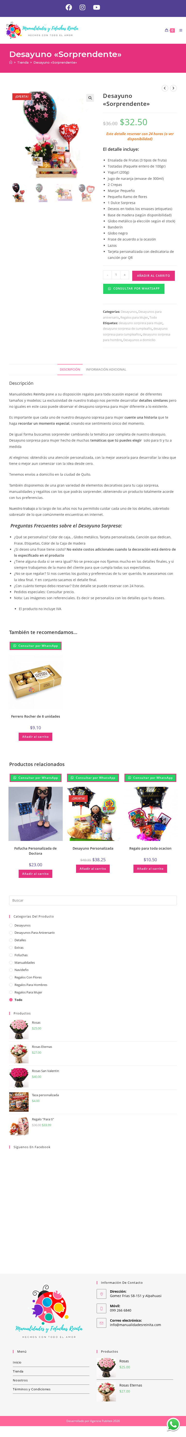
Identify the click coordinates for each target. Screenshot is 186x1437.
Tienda (18, 1371)
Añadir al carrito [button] (35, 737)
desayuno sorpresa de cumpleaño (127, 328)
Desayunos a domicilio (139, 340)
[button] (90, 98)
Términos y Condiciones (31, 1389)
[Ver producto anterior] (165, 88)
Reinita (38, 394)
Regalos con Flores (28, 977)
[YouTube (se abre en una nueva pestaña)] (94, 7)
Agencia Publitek (101, 1421)
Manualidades (25, 962)
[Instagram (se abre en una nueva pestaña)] (82, 7)
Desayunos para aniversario (35, 932)
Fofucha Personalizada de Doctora (35, 851)
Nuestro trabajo (22, 508)
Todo (153, 317)
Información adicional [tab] (106, 369)
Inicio (17, 1362)
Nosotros (20, 1380)
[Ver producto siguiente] (173, 88)
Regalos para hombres (31, 985)
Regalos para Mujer (134, 317)
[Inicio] (10, 62)
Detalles (20, 940)
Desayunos (129, 311)
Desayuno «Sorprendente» (55, 62)
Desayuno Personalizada (93, 848)
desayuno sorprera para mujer (141, 323)
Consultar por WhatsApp (136, 288)
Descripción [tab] (70, 369)
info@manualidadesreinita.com (135, 1324)
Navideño (22, 970)
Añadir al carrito (153, 276)
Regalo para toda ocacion (150, 848)
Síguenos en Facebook (32, 1147)
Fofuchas (21, 955)
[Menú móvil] (179, 30)
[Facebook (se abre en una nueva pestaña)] (69, 7)
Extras (19, 947)
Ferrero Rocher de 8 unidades (35, 716)
